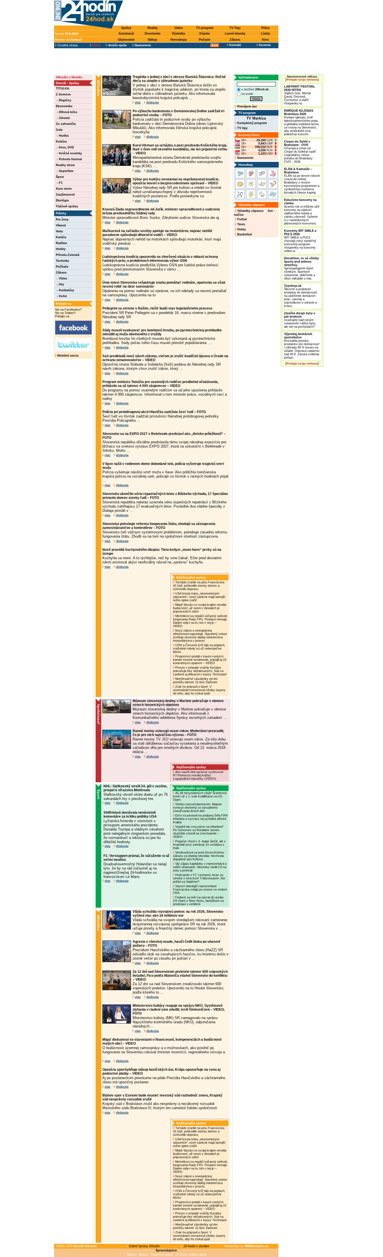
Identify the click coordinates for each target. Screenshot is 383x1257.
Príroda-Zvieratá (67, 254)
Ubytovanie (126, 39)
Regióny (64, 100)
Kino (265, 39)
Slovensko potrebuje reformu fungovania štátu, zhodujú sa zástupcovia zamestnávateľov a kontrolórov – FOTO (158, 526)
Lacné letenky (235, 33)
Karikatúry (66, 290)
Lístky (265, 33)
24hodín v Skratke (69, 77)
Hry (61, 284)
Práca (265, 27)
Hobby (61, 249)
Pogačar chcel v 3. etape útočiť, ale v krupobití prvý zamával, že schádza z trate (199, 844)
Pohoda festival (70, 159)
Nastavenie (244, 157)
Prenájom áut (246, 106)
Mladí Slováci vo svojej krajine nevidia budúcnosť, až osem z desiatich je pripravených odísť (199, 608)
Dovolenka (152, 33)
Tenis (240, 224)
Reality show (65, 165)
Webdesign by (246, 1246)
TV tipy (242, 128)
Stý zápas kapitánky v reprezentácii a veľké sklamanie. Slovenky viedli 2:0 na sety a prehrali (200, 867)
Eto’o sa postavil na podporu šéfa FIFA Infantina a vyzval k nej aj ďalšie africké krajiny (200, 819)
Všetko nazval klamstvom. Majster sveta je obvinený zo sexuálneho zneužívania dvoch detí (197, 807)
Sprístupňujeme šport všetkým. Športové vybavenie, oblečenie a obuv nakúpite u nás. (301, 268)
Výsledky (178, 33)
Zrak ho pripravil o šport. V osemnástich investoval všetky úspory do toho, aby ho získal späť (199, 690)
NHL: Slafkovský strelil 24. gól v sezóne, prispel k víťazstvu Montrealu (135, 788)
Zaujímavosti (65, 194)
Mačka (131, 1254)
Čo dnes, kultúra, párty (191, 1254)
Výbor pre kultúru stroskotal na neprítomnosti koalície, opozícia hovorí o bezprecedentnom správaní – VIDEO (176, 181)
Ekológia (62, 200)
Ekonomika (64, 106)
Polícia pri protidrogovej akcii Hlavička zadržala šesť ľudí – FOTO (154, 412)
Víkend (61, 225)
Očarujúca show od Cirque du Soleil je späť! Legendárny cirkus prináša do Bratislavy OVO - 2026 (300, 151)
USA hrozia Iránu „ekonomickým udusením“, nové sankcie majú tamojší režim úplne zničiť (199, 597)
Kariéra (61, 237)
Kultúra (61, 141)
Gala (59, 129)
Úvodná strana (67, 45)
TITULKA (62, 88)
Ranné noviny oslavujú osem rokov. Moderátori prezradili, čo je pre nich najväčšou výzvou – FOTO (178, 733)
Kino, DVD (66, 147)
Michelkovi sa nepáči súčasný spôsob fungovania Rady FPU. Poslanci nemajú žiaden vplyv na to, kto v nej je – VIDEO (200, 621)
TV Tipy (235, 27)
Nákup (152, 39)
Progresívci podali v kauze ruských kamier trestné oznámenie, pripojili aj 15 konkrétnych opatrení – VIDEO (199, 660)
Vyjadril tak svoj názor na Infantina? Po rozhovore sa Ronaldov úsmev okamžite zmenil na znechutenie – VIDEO (198, 831)
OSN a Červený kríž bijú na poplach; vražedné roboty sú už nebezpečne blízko (199, 648)
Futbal (241, 219)
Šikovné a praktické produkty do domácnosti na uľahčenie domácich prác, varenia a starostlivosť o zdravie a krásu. (300, 296)
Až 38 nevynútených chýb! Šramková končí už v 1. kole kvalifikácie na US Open (200, 796)
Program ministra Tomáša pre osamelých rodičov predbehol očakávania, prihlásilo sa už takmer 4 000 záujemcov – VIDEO (160, 384)
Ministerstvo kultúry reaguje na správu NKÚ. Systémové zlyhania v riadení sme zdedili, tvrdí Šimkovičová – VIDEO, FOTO (179, 1009)
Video (178, 27)
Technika (62, 260)
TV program (204, 27)
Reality (152, 27)
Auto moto (64, 188)
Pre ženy (62, 219)
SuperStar (65, 171)
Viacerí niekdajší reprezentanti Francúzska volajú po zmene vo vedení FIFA (200, 889)
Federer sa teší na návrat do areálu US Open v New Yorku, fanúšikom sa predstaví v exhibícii (198, 901)
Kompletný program (251, 123)
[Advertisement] (202, 13)
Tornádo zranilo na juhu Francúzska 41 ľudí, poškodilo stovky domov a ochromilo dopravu (198, 586)
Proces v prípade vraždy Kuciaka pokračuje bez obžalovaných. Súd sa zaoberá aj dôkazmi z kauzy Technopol (200, 671)
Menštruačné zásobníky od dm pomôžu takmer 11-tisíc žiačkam (195, 680)
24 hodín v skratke (196, 1246)
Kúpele (204, 33)
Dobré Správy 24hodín (144, 1246)
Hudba (63, 135)
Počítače (62, 266)
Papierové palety (162, 1254)
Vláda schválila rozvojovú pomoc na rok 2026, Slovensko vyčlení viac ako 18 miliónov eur (178, 913)
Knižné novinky (70, 153)
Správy (126, 27)
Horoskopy (178, 39)
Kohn (62, 296)
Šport (60, 176)
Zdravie (64, 118)
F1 (60, 182)
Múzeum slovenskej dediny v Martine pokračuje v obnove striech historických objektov (178, 703)
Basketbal (244, 234)
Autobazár (126, 33)
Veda (59, 231)
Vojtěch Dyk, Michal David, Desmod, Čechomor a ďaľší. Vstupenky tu (299, 95)
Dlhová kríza (67, 112)
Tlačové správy (67, 206)
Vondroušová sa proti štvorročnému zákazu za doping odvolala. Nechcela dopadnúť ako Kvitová (198, 856)
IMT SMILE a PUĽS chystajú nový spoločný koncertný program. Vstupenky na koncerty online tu (300, 241)
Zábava (235, 39)
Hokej (241, 229)
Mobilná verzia (67, 355)
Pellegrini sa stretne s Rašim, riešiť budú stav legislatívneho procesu (157, 308)
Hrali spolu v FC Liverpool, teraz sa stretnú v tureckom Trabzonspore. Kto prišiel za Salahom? (199, 878)
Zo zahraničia (66, 123)
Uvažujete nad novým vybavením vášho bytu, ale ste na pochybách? (300, 319)
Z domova (63, 94)
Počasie (204, 39)
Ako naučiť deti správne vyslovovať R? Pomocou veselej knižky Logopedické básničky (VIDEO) (198, 775)
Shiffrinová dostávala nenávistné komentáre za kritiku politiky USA (130, 814)
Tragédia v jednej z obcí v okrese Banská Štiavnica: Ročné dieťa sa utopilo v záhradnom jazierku (179, 79)
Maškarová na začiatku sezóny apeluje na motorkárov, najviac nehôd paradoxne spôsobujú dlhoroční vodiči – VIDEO (157, 233)
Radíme (61, 243)
